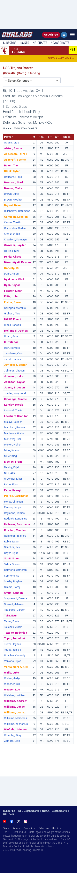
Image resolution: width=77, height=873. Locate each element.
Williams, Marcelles (15, 718)
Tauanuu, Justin (13, 626)
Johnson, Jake (13, 376)
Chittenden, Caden (15, 228)
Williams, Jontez (15, 712)
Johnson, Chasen (14, 370)
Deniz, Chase (12, 256)
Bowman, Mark (14, 182)
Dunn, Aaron (11, 273)
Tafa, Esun (10, 615)
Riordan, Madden (15, 530)
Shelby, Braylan (13, 581)
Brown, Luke (11, 193)
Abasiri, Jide (11, 142)
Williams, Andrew (15, 700)
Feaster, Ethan (13, 290)
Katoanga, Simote (15, 399)
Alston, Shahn (13, 148)
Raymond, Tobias (14, 513)
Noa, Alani (10, 473)
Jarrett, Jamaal (13, 359)
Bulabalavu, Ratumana (17, 211)
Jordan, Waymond (15, 393)
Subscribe (9, 42)
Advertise (43, 828)
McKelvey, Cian (13, 439)
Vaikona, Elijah (12, 661)
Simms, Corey (12, 587)
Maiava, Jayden (13, 421)
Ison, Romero (12, 347)
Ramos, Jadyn (12, 507)
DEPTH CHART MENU (59, 58)
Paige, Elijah (11, 484)
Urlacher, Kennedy (14, 655)
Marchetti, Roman (14, 427)
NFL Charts (40, 42)
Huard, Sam (11, 336)
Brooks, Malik (13, 188)
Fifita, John (11, 296)
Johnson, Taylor (14, 381)
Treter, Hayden (12, 644)
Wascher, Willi (12, 684)
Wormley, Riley (12, 735)
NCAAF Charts (60, 42)
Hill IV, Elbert (12, 319)
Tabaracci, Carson (14, 609)
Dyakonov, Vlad (14, 279)
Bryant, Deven (13, 205)
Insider (24, 42)
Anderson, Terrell (15, 153)
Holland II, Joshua (16, 330)
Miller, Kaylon (12, 450)
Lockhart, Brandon (16, 416)
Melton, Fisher (12, 444)
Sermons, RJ (11, 575)
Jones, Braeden (14, 387)
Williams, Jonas (14, 706)
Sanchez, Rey (12, 547)
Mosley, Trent (13, 461)
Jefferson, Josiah (15, 364)
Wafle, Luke (11, 672)
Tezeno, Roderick (15, 632)
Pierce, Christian (13, 501)
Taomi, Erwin (11, 621)
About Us (57, 828)
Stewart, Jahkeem (14, 604)
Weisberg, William (14, 695)
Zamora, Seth (12, 740)
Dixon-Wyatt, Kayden (17, 262)
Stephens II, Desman (16, 598)
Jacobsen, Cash (13, 353)
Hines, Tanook (12, 324)
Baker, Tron (11, 165)
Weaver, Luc (12, 689)
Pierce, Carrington (16, 495)
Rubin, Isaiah (11, 541)
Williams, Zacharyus (16, 723)
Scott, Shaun (12, 558)
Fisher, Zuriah (13, 302)
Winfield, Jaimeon (16, 729)
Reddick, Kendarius (15, 518)
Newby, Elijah (12, 467)
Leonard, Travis (13, 410)
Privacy (17, 828)
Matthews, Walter (14, 433)
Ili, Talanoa (11, 342)
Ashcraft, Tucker (15, 159)
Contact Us (30, 828)
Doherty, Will (12, 268)
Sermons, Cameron (15, 569)
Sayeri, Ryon (11, 552)
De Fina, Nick (12, 250)
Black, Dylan (12, 171)
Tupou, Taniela (12, 649)
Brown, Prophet (13, 199)
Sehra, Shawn (12, 564)
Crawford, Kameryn (15, 239)
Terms (6, 828)
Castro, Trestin (12, 222)
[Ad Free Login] (64, 35)
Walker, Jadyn (12, 678)
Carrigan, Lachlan (16, 216)
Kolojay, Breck (13, 404)
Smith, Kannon (13, 592)
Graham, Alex (12, 313)
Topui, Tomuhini (14, 638)
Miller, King (10, 455)
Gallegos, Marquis (15, 307)
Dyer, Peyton (12, 285)
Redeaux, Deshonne (17, 524)
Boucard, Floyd (13, 176)
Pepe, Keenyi (12, 490)
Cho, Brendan (12, 233)
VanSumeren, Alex (16, 666)
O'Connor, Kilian (13, 478)
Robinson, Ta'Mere (15, 535)
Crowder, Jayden (15, 245)
